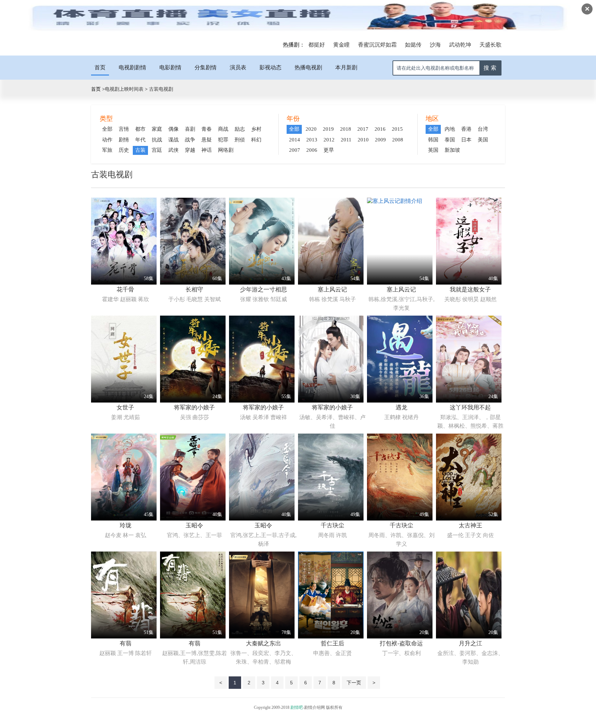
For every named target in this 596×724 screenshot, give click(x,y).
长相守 (194, 289)
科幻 (256, 139)
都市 (140, 129)
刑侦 (240, 139)
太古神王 (470, 525)
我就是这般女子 (470, 289)
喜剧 (190, 129)
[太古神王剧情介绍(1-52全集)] (468, 519)
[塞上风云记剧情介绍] (394, 201)
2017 (362, 129)
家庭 (157, 129)
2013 (311, 139)
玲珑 (125, 525)
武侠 (173, 150)
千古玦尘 (332, 525)
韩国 (433, 139)
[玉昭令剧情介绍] (262, 519)
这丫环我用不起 (470, 407)
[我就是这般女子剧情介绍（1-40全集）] (468, 283)
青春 (206, 129)
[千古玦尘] (400, 519)
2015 (397, 129)
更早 (329, 150)
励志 (240, 129)
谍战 (173, 139)
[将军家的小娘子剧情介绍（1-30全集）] (331, 401)
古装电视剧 (160, 89)
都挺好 (316, 45)
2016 (380, 129)
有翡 (125, 643)
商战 (223, 129)
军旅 (107, 150)
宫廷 (157, 150)
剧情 (124, 139)
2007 (294, 150)
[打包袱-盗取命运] (400, 636)
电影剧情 (170, 67)
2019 (328, 129)
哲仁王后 (332, 643)
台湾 (483, 129)
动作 (107, 139)
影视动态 (270, 67)
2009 (380, 139)
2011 (346, 139)
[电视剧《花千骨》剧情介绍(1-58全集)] (124, 283)
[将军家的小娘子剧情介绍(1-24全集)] (193, 401)
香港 (466, 129)
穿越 (190, 150)
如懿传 (413, 45)
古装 (140, 150)
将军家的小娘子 (194, 407)
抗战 (157, 139)
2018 (345, 129)
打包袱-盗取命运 (401, 643)
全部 (107, 129)
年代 (140, 139)
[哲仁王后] (331, 636)
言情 (124, 129)
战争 (190, 139)
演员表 (238, 67)
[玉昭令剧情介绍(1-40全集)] (193, 519)
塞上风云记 (332, 289)
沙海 (435, 45)
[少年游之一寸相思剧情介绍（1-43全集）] (262, 283)
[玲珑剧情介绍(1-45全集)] (124, 519)
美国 (483, 139)
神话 (206, 150)
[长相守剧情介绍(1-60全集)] (193, 283)
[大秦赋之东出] (262, 636)
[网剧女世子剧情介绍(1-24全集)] (124, 401)
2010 (363, 139)
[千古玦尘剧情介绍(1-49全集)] (331, 519)
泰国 (450, 139)
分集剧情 (206, 67)
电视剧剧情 (132, 67)
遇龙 (401, 407)
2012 (329, 139)
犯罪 (223, 139)
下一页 (354, 682)
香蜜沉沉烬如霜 (377, 45)
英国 (433, 150)
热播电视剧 (308, 67)
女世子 (125, 407)
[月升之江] (468, 636)
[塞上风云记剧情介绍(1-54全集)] (331, 283)
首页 (100, 67)
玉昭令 (194, 525)
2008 (397, 139)
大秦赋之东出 (263, 643)
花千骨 (125, 289)
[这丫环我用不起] (468, 401)
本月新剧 (346, 67)
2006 (311, 150)
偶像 (173, 129)
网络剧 (226, 150)
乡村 (256, 129)
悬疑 (206, 139)
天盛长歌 (490, 45)
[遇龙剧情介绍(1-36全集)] (400, 401)
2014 (294, 139)
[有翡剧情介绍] (193, 636)
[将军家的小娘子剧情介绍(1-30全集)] (262, 401)
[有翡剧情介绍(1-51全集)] (124, 636)
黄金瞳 (341, 45)
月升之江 (470, 643)
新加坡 (452, 150)
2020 (311, 129)
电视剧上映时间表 (124, 89)
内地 (450, 129)
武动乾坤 (460, 45)
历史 (124, 150)
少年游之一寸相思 (263, 289)
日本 (466, 139)
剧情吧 (296, 707)
